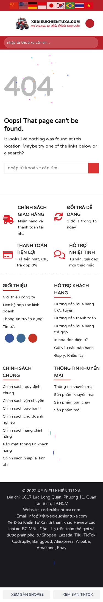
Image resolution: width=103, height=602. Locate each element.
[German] (33, 5)
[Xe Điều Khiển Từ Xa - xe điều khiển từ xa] (48, 23)
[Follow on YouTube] (32, 338)
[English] (23, 5)
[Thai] (79, 5)
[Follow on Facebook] (9, 338)
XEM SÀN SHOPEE (27, 594)
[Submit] (93, 42)
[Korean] (61, 5)
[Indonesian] (42, 5)
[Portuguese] (70, 5)
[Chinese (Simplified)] (14, 5)
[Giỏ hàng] (89, 23)
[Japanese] (51, 5)
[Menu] (7, 23)
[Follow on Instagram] (21, 338)
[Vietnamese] (89, 5)
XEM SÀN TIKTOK (77, 594)
